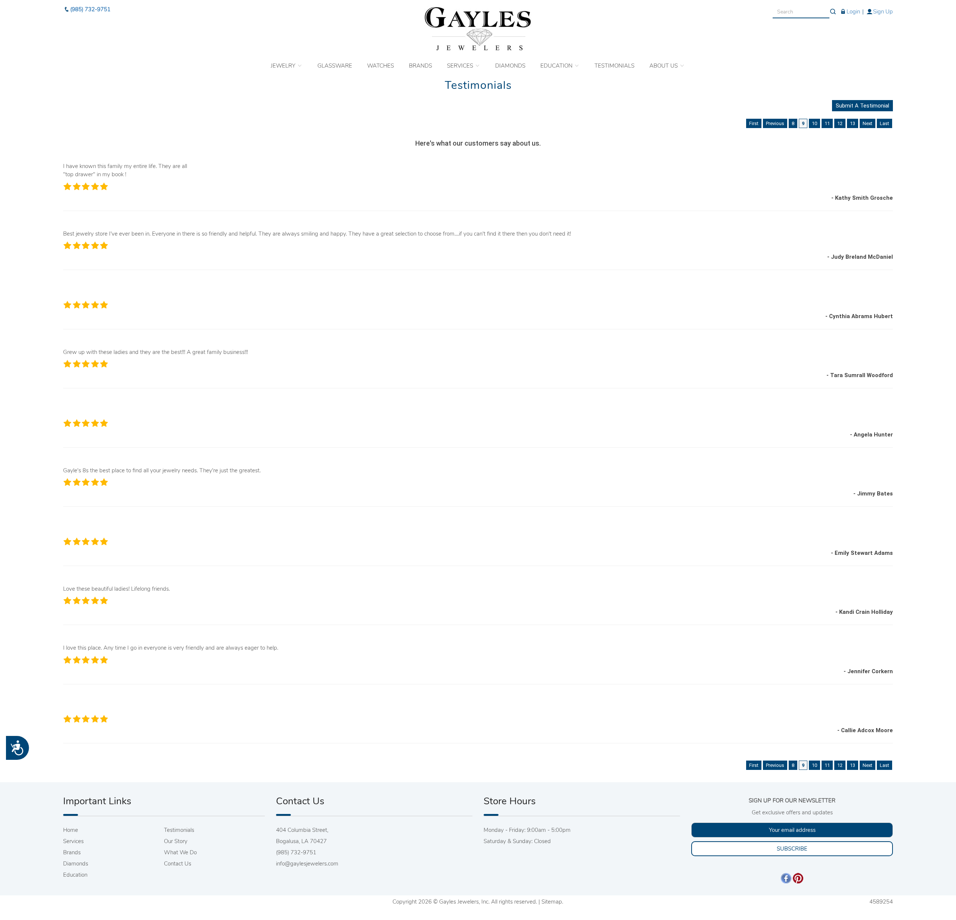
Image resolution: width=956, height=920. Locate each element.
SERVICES (461, 65)
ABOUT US (664, 65)
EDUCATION (557, 65)
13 (852, 123)
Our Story (175, 841)
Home (70, 830)
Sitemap (551, 901)
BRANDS (420, 65)
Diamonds (75, 863)
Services (73, 841)
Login (853, 11)
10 (814, 123)
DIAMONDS (510, 65)
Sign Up (883, 11)
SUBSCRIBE (792, 848)
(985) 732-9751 (90, 9)
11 (827, 123)
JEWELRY (284, 65)
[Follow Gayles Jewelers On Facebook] (786, 878)
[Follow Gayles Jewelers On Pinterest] (798, 878)
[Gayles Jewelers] (478, 29)
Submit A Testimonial (862, 105)
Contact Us (177, 863)
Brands (72, 852)
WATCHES (380, 65)
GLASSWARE (334, 65)
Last (884, 123)
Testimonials (179, 830)
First (753, 123)
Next (867, 123)
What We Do (180, 852)
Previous (775, 123)
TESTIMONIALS (614, 65)
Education (75, 875)
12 (839, 123)
